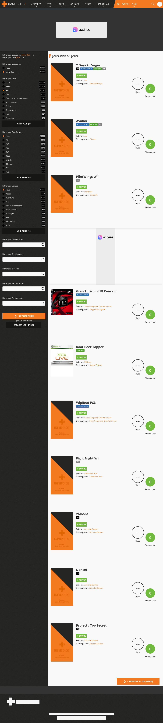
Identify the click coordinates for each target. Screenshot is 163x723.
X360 (8, 156)
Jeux (18, 57)
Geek (61, 4)
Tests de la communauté (17, 98)
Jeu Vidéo (36, 4)
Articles (9, 106)
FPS (7, 217)
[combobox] (23, 246)
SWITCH (125, 4)
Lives (8, 114)
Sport (8, 225)
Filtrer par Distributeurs (12, 254)
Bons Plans (103, 4)
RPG (7, 201)
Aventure (10, 197)
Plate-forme (11, 209)
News (8, 86)
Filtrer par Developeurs (12, 239)
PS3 (7, 148)
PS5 (7, 171)
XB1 (7, 152)
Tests (88, 4)
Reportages (11, 110)
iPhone (9, 163)
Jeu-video (26, 54)
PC (118, 4)
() (24, 123)
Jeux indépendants (14, 205)
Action (8, 193)
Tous (8, 68)
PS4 (7, 144)
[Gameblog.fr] (12, 4)
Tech (49, 4)
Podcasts (10, 118)
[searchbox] (4, 244)
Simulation (10, 221)
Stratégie (10, 213)
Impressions (11, 102)
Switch (8, 160)
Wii (7, 167)
